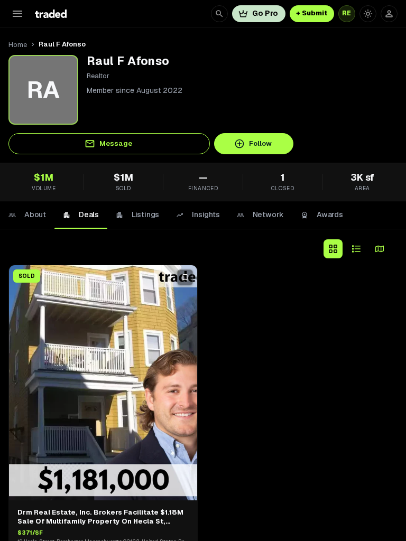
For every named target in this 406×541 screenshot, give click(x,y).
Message (115, 143)
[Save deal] (185, 277)
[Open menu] (17, 14)
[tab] (27, 215)
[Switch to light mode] (367, 13)
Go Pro (265, 13)
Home (17, 44)
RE (347, 13)
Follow (260, 143)
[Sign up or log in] (389, 13)
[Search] (219, 13)
